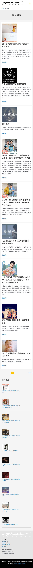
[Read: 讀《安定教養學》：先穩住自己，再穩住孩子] (9, 345)
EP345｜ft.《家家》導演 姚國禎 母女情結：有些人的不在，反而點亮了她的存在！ (16, 202)
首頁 (3, 8)
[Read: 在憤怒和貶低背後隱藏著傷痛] (9, 75)
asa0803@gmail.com (19, 563)
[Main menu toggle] (29, 3)
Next (30, 373)
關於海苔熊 (5, 542)
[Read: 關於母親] (9, 115)
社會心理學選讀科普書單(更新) (10, 524)
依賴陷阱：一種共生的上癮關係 (10, 451)
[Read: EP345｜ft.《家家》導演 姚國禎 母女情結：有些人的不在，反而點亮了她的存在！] (9, 190)
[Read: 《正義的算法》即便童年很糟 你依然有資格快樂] (9, 231)
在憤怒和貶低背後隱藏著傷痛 (14, 84)
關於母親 (5, 123)
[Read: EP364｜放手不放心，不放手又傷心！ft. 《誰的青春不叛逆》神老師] (9, 146)
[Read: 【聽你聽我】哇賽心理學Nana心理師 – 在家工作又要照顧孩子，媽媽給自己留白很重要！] (9, 268)
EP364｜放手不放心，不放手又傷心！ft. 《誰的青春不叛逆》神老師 (16, 156)
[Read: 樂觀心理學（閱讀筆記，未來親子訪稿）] (9, 311)
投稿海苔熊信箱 (6, 544)
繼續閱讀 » (4, 62)
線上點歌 (4, 546)
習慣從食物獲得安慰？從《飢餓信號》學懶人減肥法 (11, 406)
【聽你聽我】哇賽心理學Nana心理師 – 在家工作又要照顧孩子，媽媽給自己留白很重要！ (16, 280)
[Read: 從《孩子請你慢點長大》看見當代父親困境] (9, 33)
